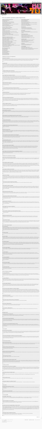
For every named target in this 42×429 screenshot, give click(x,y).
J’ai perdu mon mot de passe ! (5, 24)
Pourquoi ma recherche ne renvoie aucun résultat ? (27, 35)
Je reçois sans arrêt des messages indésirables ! (26, 28)
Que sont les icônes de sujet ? (5, 54)
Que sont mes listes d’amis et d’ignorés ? (25, 31)
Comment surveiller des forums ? (25, 41)
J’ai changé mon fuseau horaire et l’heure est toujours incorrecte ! (9, 31)
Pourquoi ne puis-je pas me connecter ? (6, 23)
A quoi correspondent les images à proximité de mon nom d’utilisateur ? (10, 32)
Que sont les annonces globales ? (6, 51)
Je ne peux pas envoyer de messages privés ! (26, 27)
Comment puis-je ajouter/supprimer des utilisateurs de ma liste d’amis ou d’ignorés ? (29, 32)
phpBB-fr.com (5, 420)
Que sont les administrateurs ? (24, 20)
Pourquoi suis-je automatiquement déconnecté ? (7, 25)
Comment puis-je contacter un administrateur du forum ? (27, 49)
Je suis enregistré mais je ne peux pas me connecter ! (8, 22)
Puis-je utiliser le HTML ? (5, 49)
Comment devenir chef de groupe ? (25, 23)
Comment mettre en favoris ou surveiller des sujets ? (27, 40)
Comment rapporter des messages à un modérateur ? (8, 44)
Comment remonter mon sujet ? (5, 46)
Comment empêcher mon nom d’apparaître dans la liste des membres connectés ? (10, 29)
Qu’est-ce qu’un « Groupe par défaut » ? (25, 24)
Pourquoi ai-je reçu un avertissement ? (6, 43)
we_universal (4, 421)
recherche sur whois (7, 406)
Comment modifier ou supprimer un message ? (7, 38)
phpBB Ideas (36, 401)
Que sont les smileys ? (4, 50)
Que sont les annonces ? (5, 52)
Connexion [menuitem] (39, 1)
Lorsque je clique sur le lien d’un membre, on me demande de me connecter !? (10, 35)
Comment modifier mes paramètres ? (6, 28)
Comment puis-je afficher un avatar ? (6, 33)
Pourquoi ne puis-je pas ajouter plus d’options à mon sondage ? (9, 40)
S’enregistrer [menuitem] (34, 1)
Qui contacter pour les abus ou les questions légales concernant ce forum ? (29, 48)
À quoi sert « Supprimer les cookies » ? (6, 26)
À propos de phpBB (26, 397)
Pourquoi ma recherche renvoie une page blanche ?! (27, 36)
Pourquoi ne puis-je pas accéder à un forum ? (7, 42)
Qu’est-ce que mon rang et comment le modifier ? (7, 34)
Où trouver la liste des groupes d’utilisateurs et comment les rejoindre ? (29, 22)
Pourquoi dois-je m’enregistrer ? (6, 20)
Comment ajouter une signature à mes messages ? (8, 39)
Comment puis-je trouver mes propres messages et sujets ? (28, 37)
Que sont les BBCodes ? (5, 48)
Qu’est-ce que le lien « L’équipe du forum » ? (26, 25)
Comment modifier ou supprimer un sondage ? (7, 41)
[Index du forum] (21, 8)
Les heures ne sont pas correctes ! (6, 30)
